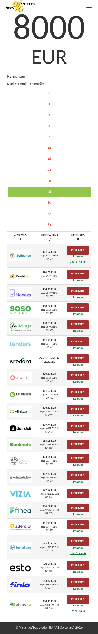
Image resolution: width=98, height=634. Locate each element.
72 (49, 214)
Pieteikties (78, 250)
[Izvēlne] (89, 6)
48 (49, 192)
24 (49, 170)
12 (49, 148)
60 (49, 203)
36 (49, 181)
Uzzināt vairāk (78, 261)
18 (49, 159)
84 (49, 225)
